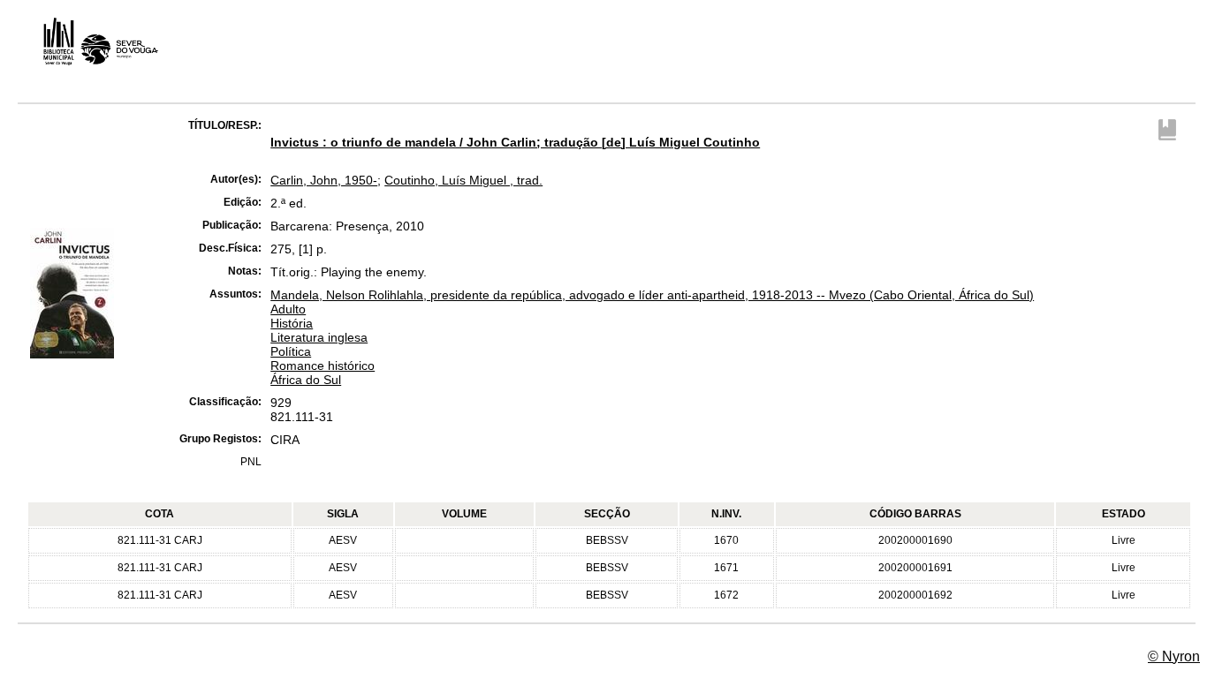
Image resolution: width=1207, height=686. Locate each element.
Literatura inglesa (319, 337)
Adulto (288, 309)
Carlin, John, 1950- (323, 180)
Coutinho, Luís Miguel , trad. (463, 180)
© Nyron (1174, 656)
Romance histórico (322, 365)
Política (290, 351)
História (291, 323)
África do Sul (305, 380)
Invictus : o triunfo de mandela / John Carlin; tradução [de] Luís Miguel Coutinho (515, 142)
